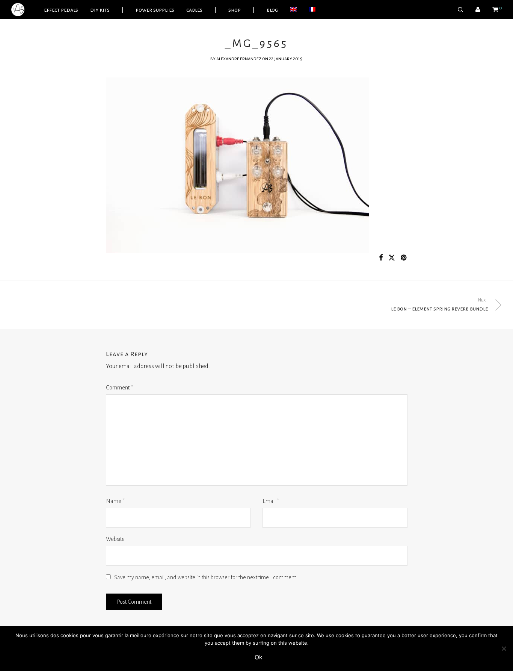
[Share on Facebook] (381, 258)
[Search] (460, 9)
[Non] (503, 648)
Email (271, 501)
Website (115, 539)
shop (234, 10)
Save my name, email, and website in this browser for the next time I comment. (205, 577)
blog (272, 10)
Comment (119, 388)
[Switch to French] (312, 10)
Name (115, 501)
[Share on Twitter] (391, 258)
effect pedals (61, 10)
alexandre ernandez (238, 58)
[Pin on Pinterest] (404, 258)
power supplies (155, 10)
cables (194, 10)
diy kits (100, 10)
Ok (259, 657)
